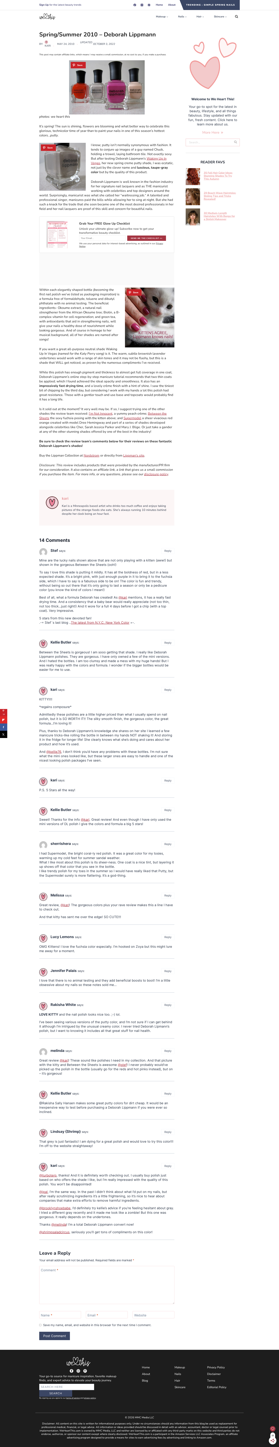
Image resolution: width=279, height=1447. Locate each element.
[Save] (78, 65)
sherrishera (61, 843)
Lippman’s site (133, 455)
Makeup (180, 1367)
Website (140, 1315)
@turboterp (48, 1175)
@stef (122, 1065)
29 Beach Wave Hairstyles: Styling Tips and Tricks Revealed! (220, 196)
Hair (177, 1381)
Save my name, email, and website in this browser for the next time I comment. (97, 1325)
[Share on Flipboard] (3, 720)
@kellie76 (53, 752)
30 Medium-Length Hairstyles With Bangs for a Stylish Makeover (219, 216)
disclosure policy (156, 474)
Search (55, 1393)
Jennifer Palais (64, 970)
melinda (57, 1050)
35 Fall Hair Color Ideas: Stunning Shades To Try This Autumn (218, 176)
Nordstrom (91, 455)
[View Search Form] (236, 16)
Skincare (180, 1387)
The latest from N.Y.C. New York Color (100, 623)
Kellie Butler (61, 642)
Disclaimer (214, 1374)
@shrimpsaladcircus (54, 1232)
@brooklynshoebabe (55, 1208)
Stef (54, 550)
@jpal (43, 1192)
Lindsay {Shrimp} (66, 1131)
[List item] (71, 1371)
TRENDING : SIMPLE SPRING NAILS (210, 4)
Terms (211, 1381)
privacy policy (90, 1398)
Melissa (57, 895)
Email (93, 1315)
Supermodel (132, 418)
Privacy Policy (216, 1367)
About (172, 5)
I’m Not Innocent (100, 413)
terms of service (73, 1398)
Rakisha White (63, 1004)
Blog (145, 1381)
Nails (178, 1374)
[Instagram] (142, 5)
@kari (123, 597)
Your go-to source (50, 1376)
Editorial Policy (216, 1387)
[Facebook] (134, 5)
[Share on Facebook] (3, 727)
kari (48, 46)
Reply (167, 550)
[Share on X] (3, 734)
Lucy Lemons (62, 937)
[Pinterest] (149, 5)
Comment (49, 1270)
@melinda (58, 1224)
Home (159, 5)
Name (46, 1315)
